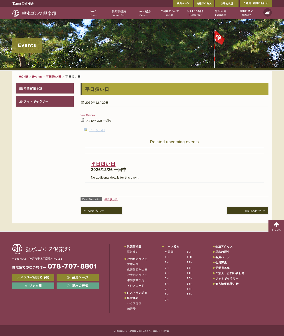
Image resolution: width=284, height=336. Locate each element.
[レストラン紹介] (195, 13)
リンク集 (33, 285)
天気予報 (267, 12)
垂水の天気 (78, 285)
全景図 (169, 251)
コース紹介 (172, 246)
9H (167, 299)
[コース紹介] (144, 13)
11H (190, 257)
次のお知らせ (96, 210)
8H (167, 294)
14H (190, 273)
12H (190, 262)
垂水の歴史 (222, 251)
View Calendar (88, 115)
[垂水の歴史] (246, 13)
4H (167, 273)
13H (190, 267)
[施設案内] (220, 13)
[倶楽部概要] (118, 13)
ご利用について (137, 258)
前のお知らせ (253, 210)
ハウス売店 (134, 303)
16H (190, 283)
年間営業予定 (33, 88)
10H (190, 251)
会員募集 (221, 262)
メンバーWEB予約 (33, 277)
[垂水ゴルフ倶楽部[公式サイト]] (34, 13)
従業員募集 (222, 267)
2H (167, 262)
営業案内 (133, 264)
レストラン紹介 (137, 292)
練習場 (131, 308)
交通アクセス (204, 3)
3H (167, 267)
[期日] (83, 120)
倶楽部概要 (134, 246)
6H (167, 283)
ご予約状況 (227, 3)
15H (190, 278)
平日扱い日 (97, 130)
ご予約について (137, 274)
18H (190, 294)
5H (167, 278)
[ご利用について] (169, 13)
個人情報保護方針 (227, 283)
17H (190, 289)
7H (167, 289)
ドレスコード (136, 285)
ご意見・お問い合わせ (256, 3)
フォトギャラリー (36, 101)
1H (167, 257)
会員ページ (183, 3)
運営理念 (133, 251)
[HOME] (93, 13)
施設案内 (133, 298)
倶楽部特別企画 (137, 269)
